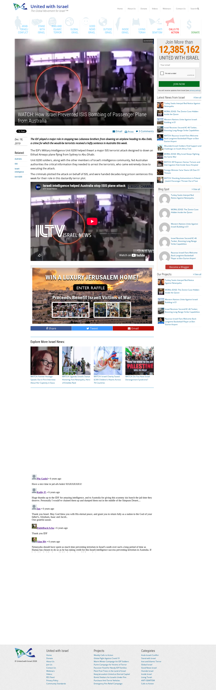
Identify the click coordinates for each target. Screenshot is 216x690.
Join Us (49, 664)
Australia (18, 159)
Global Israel (146, 664)
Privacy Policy (52, 680)
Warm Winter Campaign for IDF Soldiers (111, 661)
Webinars (167, 8)
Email (118, 131)
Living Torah (146, 677)
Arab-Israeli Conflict (150, 655)
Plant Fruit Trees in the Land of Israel (110, 671)
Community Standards (56, 683)
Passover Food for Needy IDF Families (110, 667)
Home (120, 8)
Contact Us (181, 8)
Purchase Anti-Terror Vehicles (107, 680)
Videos (155, 8)
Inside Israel (146, 674)
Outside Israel (147, 671)
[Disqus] (92, 512)
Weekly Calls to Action (103, 655)
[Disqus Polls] (92, 430)
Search (194, 8)
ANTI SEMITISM (148, 680)
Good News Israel (149, 667)
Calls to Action (147, 683)
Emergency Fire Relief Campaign (108, 683)
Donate (144, 8)
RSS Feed (50, 677)
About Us (132, 8)
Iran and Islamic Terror (151, 661)
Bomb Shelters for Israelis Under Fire (110, 677)
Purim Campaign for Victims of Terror (110, 664)
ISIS (16, 164)
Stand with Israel (148, 658)
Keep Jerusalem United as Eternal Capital (112, 674)
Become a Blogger (179, 267)
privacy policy (195, 90)
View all (197, 97)
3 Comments (146, 131)
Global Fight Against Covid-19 (107, 658)
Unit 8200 (18, 177)
